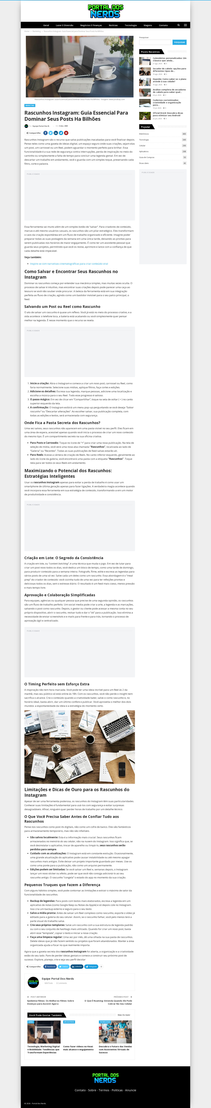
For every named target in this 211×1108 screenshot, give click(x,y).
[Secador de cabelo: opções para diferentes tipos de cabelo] (145, 71)
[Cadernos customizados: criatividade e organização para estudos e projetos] (145, 103)
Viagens (148, 25)
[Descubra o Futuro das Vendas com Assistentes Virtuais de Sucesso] (115, 1032)
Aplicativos (69, 1022)
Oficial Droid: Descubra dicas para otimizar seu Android (168, 114)
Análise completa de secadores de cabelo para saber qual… (169, 90)
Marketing (29, 105)
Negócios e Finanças (91, 25)
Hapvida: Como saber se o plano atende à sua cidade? (169, 80)
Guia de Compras (146, 157)
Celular (142, 145)
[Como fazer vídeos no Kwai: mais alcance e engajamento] (79, 1032)
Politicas (117, 1090)
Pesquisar (144, 37)
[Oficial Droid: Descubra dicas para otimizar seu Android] (145, 116)
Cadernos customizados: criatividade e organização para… (167, 102)
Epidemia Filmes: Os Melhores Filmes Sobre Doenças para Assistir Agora (50, 1002)
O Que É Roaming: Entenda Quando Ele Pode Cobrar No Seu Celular (108, 1002)
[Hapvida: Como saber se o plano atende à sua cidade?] (145, 82)
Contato (163, 25)
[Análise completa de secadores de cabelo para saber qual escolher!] (145, 93)
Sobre (92, 1090)
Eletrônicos (144, 134)
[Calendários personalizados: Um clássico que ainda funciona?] (145, 61)
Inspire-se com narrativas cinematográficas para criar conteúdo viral (69, 263)
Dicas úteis (144, 163)
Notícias (113, 25)
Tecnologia (131, 25)
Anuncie (130, 1090)
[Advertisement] (79, 198)
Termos (104, 1090)
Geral (46, 25)
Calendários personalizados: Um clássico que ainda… (169, 59)
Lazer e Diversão (64, 25)
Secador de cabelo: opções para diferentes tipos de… (169, 69)
